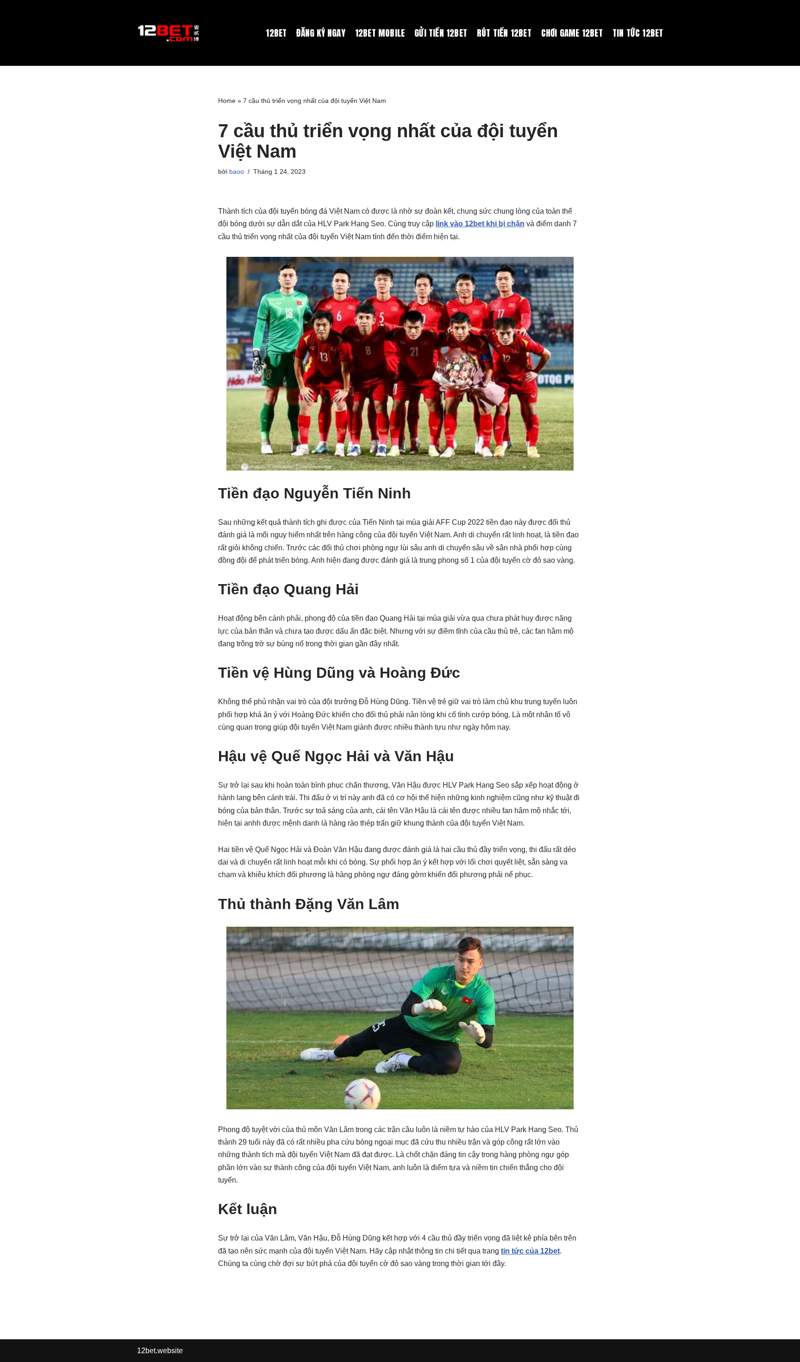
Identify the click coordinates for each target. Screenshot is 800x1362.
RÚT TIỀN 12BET (504, 32)
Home (227, 100)
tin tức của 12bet (530, 1251)
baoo (236, 171)
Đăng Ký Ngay (320, 32)
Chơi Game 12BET (572, 32)
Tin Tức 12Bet (637, 32)
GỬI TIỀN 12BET (440, 32)
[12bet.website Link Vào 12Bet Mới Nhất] (169, 33)
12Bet (276, 32)
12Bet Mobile (380, 32)
